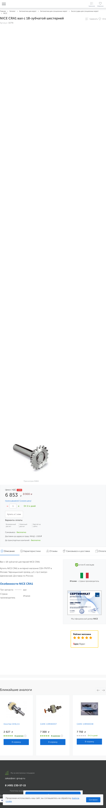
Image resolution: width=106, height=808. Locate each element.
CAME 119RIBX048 (85, 724)
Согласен (93, 800)
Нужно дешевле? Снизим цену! (18, 501)
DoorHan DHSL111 (12, 724)
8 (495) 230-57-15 (15, 785)
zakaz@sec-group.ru (15, 778)
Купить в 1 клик (14, 514)
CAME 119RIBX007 (48, 724)
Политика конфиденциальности (23, 791)
